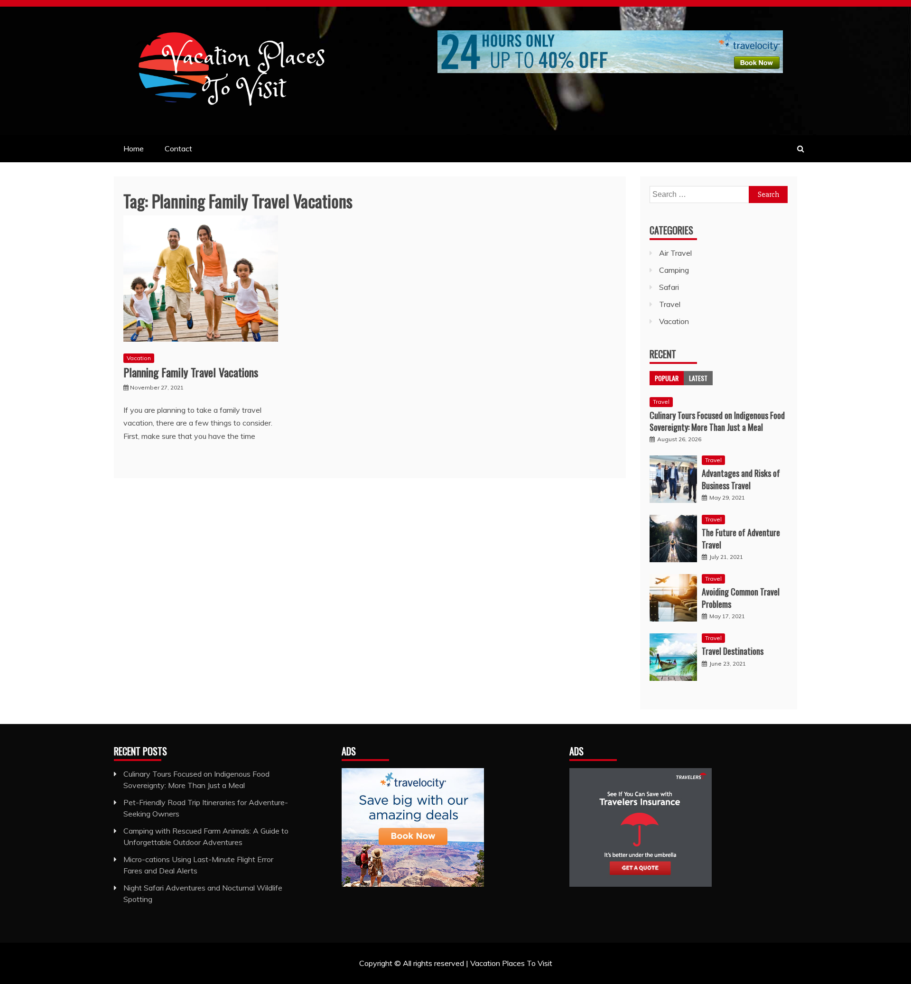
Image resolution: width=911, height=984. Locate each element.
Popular (667, 378)
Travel (669, 304)
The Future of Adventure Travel (741, 538)
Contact (178, 148)
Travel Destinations (732, 651)
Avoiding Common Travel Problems (741, 597)
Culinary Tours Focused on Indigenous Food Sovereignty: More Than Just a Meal (717, 421)
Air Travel (675, 253)
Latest (698, 378)
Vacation (139, 358)
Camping (674, 270)
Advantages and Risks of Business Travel (741, 479)
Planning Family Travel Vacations (190, 372)
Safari (669, 287)
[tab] (667, 378)
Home (133, 148)
